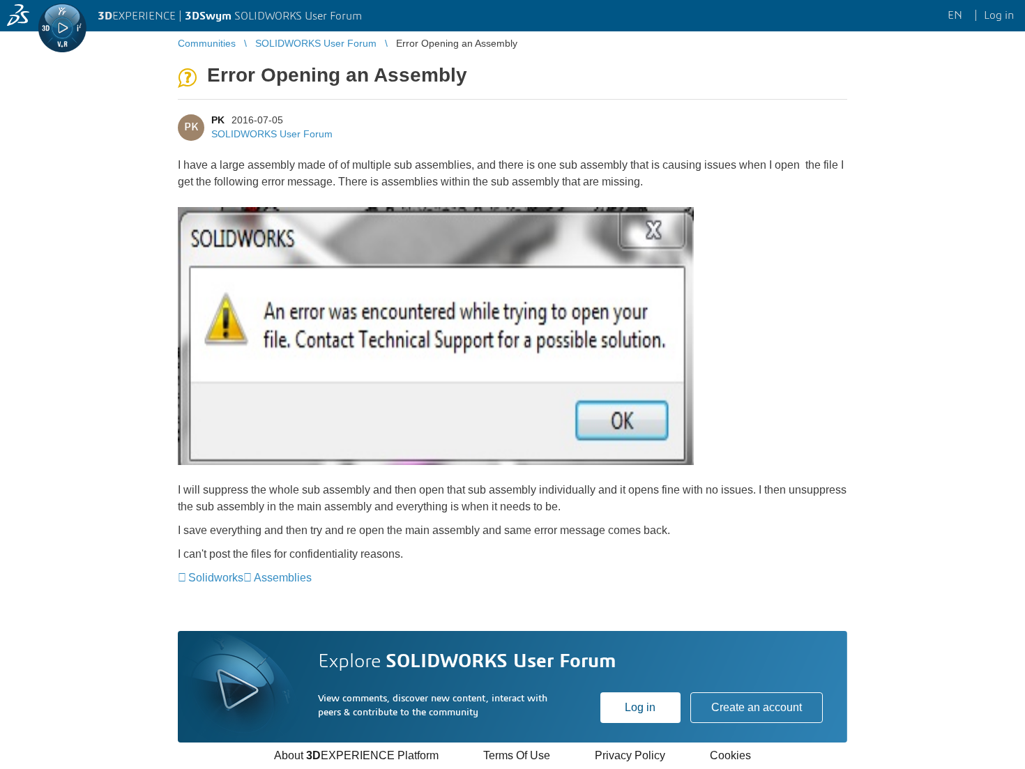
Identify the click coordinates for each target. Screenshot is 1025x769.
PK (218, 119)
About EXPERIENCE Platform (356, 755)
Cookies (730, 755)
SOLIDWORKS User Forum (272, 133)
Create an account (756, 707)
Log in (640, 707)
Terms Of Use (516, 755)
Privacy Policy (630, 755)
